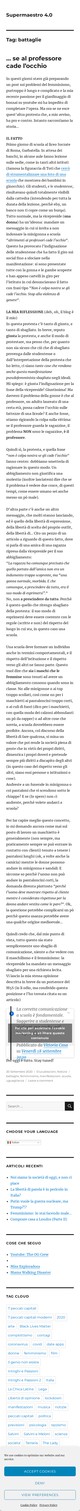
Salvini (13, 1434)
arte (11, 1326)
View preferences (40, 1495)
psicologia (37, 1425)
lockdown (53, 1398)
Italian (15, 1142)
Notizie (62, 1071)
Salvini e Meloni (37, 1434)
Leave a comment (40, 1080)
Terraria (32, 1443)
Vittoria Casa (56, 1045)
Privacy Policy (48, 1505)
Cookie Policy (28, 1505)
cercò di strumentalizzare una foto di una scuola (38, 174)
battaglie (12, 1076)
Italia (50, 1380)
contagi (43, 1335)
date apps (55, 1344)
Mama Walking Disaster (30, 1272)
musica (44, 1407)
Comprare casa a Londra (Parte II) (38, 1219)
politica (44, 1416)
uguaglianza (15, 1080)
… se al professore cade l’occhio (34, 62)
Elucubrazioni (46, 1071)
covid (37, 1344)
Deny (40, 1483)
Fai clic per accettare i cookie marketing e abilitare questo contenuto (40, 1033)
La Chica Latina (20, 1389)
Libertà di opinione (24, 1398)
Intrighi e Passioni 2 (24, 1380)
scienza (61, 1434)
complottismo (20, 1335)
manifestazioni (50, 1076)
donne (13, 1353)
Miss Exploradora (25, 1266)
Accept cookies (40, 1471)
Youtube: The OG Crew (29, 1254)
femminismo (29, 1076)
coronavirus (18, 1344)
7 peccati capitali (22, 1308)
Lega (42, 1389)
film (54, 1353)
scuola (66, 1076)
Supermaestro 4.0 (29, 15)
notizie (61, 1407)
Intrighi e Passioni (23, 1371)
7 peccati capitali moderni (30, 1317)
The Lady (50, 1443)
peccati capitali (20, 1416)
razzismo (58, 1425)
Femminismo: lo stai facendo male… (41, 1213)
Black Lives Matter (35, 1326)
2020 (61, 1317)
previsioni (16, 1425)
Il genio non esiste (23, 1362)
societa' (14, 1443)
